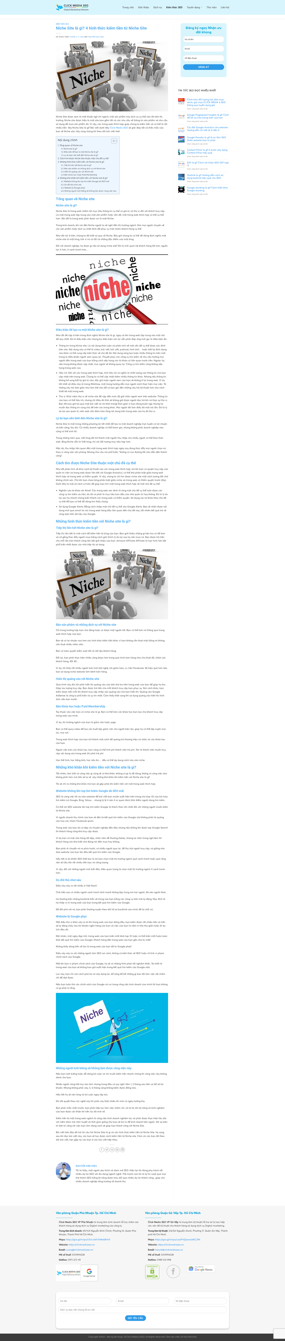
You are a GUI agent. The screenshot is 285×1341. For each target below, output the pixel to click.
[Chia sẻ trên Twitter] (107, 1149)
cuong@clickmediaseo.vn (79, 1249)
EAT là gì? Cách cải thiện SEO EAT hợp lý (208, 164)
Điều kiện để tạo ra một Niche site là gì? (81, 152)
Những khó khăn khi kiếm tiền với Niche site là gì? (84, 178)
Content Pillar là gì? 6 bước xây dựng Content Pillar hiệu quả (207, 151)
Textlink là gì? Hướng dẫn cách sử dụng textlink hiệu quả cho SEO (205, 176)
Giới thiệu (143, 7)
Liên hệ (225, 7)
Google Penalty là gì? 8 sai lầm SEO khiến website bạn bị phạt (206, 139)
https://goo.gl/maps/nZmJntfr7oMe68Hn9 (88, 1239)
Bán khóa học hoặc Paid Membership (80, 175)
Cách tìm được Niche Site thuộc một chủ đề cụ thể (84, 158)
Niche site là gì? (70, 149)
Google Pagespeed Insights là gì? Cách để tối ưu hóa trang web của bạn (208, 116)
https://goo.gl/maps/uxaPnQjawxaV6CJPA (177, 1239)
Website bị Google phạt (74, 188)
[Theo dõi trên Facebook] (173, 1271)
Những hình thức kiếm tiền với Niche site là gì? (82, 162)
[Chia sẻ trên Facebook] (101, 1149)
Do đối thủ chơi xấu (72, 185)
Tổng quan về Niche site (71, 145)
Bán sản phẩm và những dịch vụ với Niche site (84, 168)
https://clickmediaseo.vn (82, 1244)
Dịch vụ (157, 7)
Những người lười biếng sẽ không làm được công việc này (90, 191)
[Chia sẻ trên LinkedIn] (122, 1149)
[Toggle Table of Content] (112, 141)
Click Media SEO (119, 127)
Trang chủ (128, 7)
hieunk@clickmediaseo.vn (169, 1249)
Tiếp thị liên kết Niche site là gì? (77, 165)
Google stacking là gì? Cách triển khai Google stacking (207, 189)
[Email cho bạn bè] (112, 1149)
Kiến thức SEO (174, 7)
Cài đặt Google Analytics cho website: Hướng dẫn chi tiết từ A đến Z (207, 128)
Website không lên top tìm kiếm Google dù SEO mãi (86, 181)
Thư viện (211, 7)
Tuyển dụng (193, 7)
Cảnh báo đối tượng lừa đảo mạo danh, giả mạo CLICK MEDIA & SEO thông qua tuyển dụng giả (206, 102)
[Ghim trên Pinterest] (117, 1149)
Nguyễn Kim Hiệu (96, 37)
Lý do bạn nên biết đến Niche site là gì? (81, 155)
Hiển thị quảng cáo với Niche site (78, 172)
